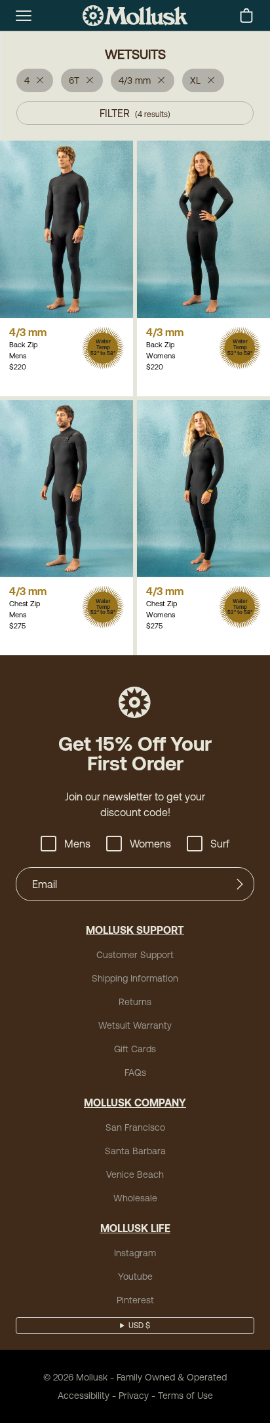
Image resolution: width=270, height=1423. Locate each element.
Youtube (135, 1276)
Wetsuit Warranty (135, 1025)
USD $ (139, 1325)
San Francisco (135, 1127)
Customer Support (135, 955)
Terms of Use (185, 1395)
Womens (150, 843)
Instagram (135, 1253)
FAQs (135, 1072)
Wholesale (135, 1198)
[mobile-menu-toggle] (23, 16)
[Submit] (240, 884)
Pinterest (135, 1300)
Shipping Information (135, 978)
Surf (219, 843)
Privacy (134, 1395)
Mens (77, 843)
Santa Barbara (135, 1151)
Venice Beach (135, 1174)
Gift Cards (135, 1049)
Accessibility (83, 1395)
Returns (135, 1002)
